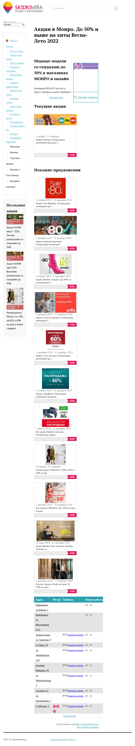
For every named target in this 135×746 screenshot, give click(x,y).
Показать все (69, 715)
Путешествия (16, 122)
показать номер (75, 634)
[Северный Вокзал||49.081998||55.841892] (57, 706)
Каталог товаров (87, 97)
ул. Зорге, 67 (42, 690)
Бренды (14, 152)
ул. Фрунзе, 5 (42, 706)
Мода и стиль (16, 51)
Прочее (14, 133)
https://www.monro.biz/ (87, 724)
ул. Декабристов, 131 (43, 655)
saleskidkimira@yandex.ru (63, 739)
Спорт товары (17, 63)
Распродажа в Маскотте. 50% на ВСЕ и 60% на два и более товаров (15, 320)
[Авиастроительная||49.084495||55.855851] (54, 711)
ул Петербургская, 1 (43, 680)
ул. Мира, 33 (42, 645)
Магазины (15, 146)
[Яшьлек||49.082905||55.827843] (54, 706)
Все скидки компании (87, 727)
